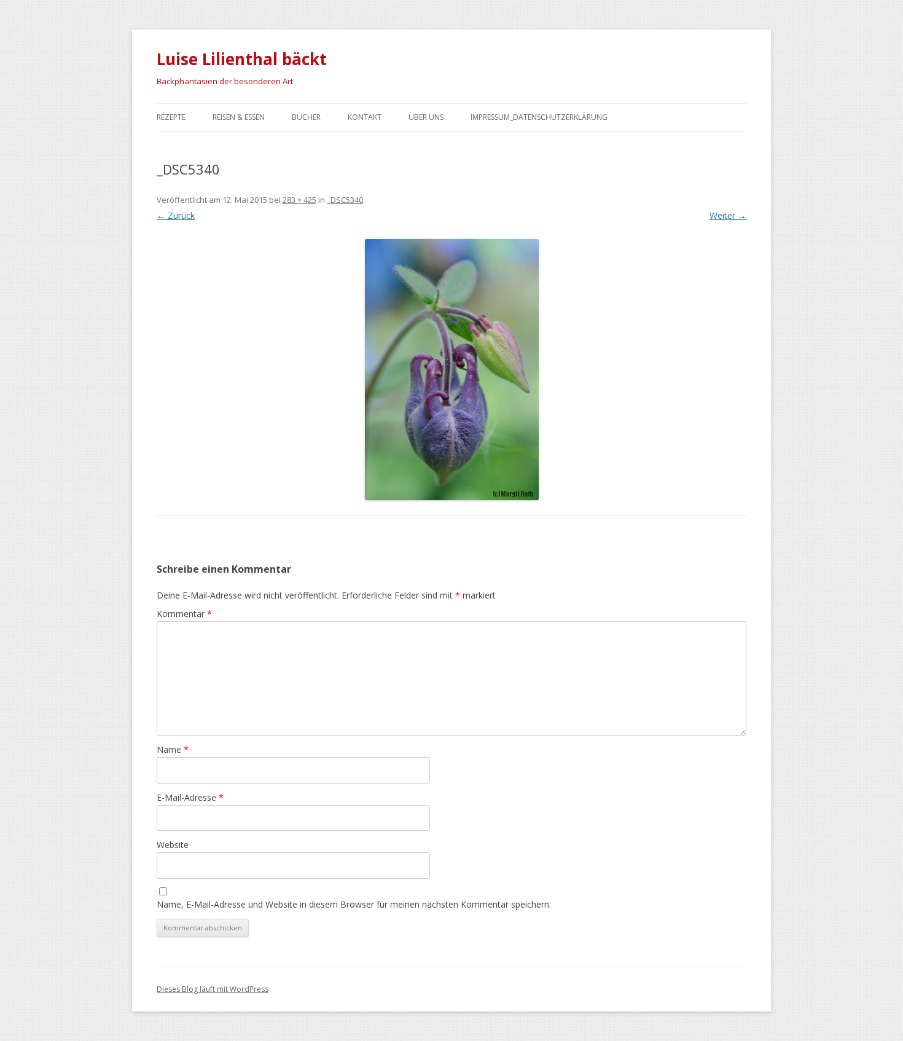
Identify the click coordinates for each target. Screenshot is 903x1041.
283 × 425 (299, 199)
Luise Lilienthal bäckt (242, 59)
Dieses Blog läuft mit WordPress (212, 989)
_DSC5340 (345, 199)
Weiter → (728, 215)
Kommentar (184, 613)
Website (173, 844)
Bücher (306, 117)
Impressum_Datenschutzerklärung (539, 117)
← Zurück (176, 215)
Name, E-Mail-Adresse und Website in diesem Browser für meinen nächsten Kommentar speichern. (354, 904)
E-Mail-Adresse (190, 797)
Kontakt (364, 117)
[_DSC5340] (451, 369)
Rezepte (171, 117)
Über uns (426, 117)
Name (173, 749)
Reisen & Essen (239, 117)
